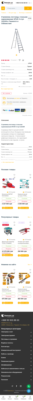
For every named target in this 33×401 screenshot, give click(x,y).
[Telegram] (12, 386)
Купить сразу (8, 208)
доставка (17, 98)
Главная (3, 12)
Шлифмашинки (6, 365)
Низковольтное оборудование (11, 372)
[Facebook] (16, 386)
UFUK (29, 18)
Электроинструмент (8, 335)
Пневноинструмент (7, 361)
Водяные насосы (7, 343)
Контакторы (5, 346)
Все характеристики (7, 89)
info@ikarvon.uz (5, 322)
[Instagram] (20, 386)
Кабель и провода (7, 354)
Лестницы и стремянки (25, 12)
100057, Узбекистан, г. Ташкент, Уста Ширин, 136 (15, 325)
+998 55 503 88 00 (21, 3)
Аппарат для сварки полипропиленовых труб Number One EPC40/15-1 (23, 242)
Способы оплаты (27, 115)
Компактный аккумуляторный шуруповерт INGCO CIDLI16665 (7, 290)
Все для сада (12, 12)
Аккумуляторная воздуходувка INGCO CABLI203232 (23, 290)
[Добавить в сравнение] (23, 60)
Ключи (3, 357)
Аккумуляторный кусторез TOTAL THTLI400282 (22, 195)
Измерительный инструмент (11, 350)
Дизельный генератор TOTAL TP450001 (8, 242)
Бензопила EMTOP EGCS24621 (7, 194)
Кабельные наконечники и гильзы (13, 368)
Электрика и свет (7, 332)
